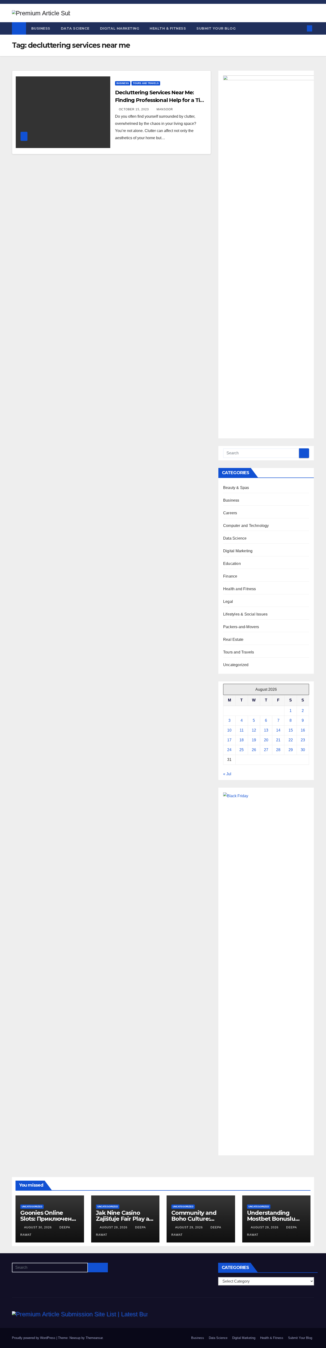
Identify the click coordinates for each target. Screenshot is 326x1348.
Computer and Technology (246, 526)
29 (291, 750)
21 (278, 740)
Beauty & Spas (236, 488)
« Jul (227, 774)
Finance (230, 576)
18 (241, 740)
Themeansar (94, 1338)
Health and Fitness (239, 589)
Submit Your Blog (216, 28)
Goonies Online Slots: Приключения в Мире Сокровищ (49, 1218)
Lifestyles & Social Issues (245, 614)
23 (303, 740)
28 (278, 750)
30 (303, 750)
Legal (228, 602)
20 (266, 740)
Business (40, 28)
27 (266, 750)
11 (242, 730)
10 (229, 730)
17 (229, 740)
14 (278, 730)
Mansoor (165, 109)
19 (254, 740)
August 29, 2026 (114, 1227)
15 (291, 730)
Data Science (75, 28)
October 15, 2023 (134, 109)
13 (266, 730)
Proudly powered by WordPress (34, 1338)
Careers (230, 513)
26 (254, 750)
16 (303, 730)
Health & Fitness (168, 28)
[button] (301, 28)
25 (241, 750)
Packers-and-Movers (241, 627)
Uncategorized (236, 665)
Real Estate (233, 639)
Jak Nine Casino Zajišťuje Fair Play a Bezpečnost (122, 1218)
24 (229, 750)
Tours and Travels (146, 83)
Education (232, 564)
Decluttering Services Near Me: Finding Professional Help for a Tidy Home (160, 100)
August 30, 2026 (38, 1227)
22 (291, 740)
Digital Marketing (119, 28)
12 (254, 730)
